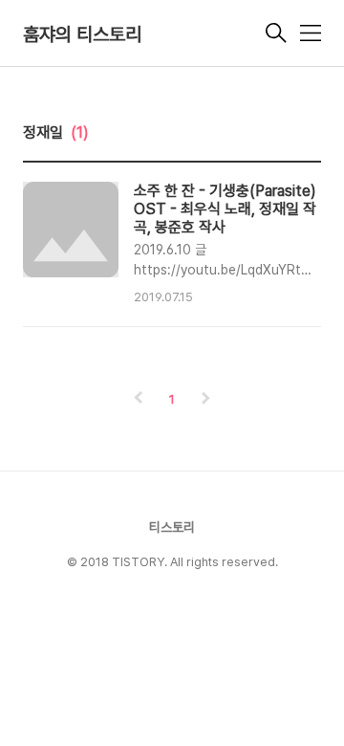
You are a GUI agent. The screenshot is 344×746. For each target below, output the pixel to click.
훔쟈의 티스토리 (82, 34)
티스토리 (172, 527)
